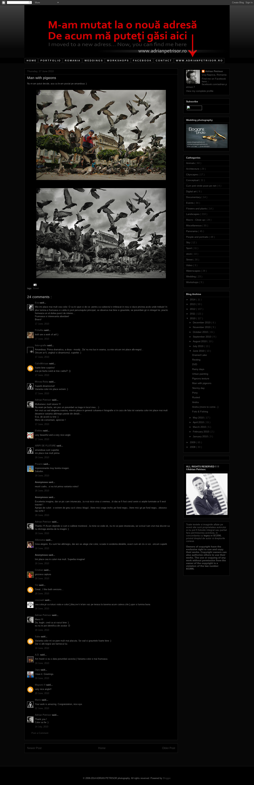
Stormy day (198, 388)
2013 (193, 304)
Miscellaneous (194, 225)
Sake (38, 636)
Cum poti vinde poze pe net (201, 185)
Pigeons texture (200, 378)
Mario (38, 700)
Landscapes (193, 214)
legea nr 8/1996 (212, 535)
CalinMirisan (42, 363)
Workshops (192, 282)
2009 (193, 442)
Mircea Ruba (42, 381)
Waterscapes (193, 270)
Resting (196, 359)
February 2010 (201, 431)
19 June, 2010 (42, 648)
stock (189, 253)
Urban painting (200, 373)
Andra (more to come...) (205, 406)
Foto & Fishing (200, 411)
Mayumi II (40, 685)
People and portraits (197, 237)
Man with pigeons (201, 383)
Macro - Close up (196, 219)
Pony (195, 392)
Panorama (192, 231)
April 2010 (199, 422)
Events (190, 202)
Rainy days (198, 369)
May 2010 (198, 417)
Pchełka (39, 330)
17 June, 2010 (42, 323)
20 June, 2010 (42, 693)
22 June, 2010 (42, 708)
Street (36, 288)
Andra (195, 402)
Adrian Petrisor (43, 400)
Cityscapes (192, 174)
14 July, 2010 (41, 726)
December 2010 (202, 322)
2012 (193, 309)
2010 (193, 318)
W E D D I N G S (93, 60)
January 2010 (201, 436)
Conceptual (192, 180)
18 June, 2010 (42, 457)
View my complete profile (199, 91)
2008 (193, 447)
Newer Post (34, 748)
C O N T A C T (163, 60)
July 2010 (198, 346)
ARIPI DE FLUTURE (46, 445)
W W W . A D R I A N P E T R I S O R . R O (199, 60)
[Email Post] (34, 284)
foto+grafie (41, 345)
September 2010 (202, 336)
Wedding (191, 276)
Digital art (191, 191)
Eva (37, 302)
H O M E (31, 60)
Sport (189, 248)
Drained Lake (199, 355)
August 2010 (200, 341)
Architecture (193, 168)
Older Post (168, 748)
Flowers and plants (197, 208)
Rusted (196, 397)
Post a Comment (39, 733)
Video (189, 265)
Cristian (39, 570)
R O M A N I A (72, 60)
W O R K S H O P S (117, 60)
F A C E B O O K (142, 60)
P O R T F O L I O (50, 60)
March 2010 (200, 427)
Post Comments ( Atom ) (108, 757)
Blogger (166, 778)
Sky (188, 242)
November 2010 (202, 327)
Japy (38, 669)
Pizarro (39, 464)
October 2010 (201, 332)
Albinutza (40, 540)
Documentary (193, 197)
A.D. (37, 654)
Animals (190, 163)
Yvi (37, 585)
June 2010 (199, 350)
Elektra (39, 430)
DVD (194, 364)
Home (102, 748)
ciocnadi (40, 600)
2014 (193, 299)
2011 (193, 313)
